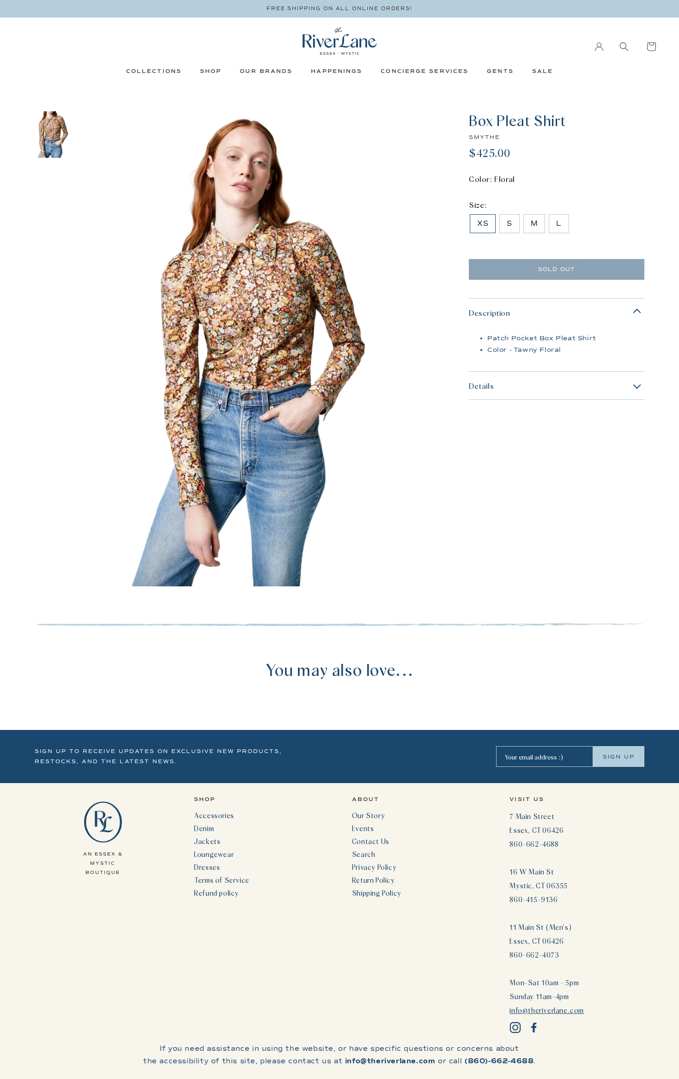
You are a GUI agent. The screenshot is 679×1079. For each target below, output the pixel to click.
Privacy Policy (374, 867)
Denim (204, 828)
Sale (542, 71)
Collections (154, 71)
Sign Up (619, 756)
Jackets (207, 841)
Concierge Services (424, 71)
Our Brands (266, 71)
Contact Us (370, 841)
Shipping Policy (376, 893)
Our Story (368, 815)
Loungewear (214, 854)
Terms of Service (221, 880)
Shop (210, 71)
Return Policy (373, 880)
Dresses (207, 867)
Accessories (214, 815)
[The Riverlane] (339, 41)
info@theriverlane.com (546, 1010)
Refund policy (216, 893)
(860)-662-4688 (499, 1061)
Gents (500, 71)
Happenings (336, 71)
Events (363, 828)
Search (364, 854)
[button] (624, 46)
